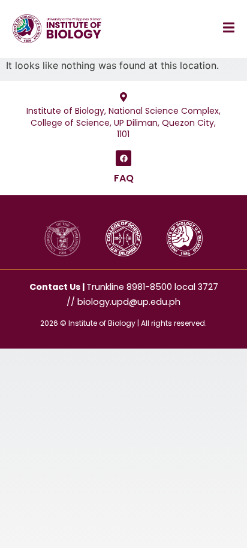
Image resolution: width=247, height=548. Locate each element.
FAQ (124, 178)
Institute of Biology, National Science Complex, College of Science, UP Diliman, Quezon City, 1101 (123, 122)
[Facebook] (123, 158)
